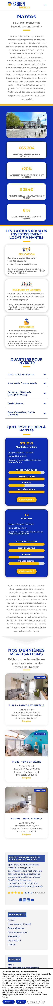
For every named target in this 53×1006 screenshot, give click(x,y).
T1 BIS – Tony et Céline (26, 762)
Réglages (33, 1002)
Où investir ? (26, 499)
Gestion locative (16, 928)
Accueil (11, 920)
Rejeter (21, 1002)
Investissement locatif (19, 924)
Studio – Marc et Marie (26, 818)
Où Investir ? (14, 940)
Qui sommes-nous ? (18, 932)
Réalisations (14, 936)
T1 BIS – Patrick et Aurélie (26, 705)
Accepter (8, 1002)
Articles (12, 944)
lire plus (26, 721)
